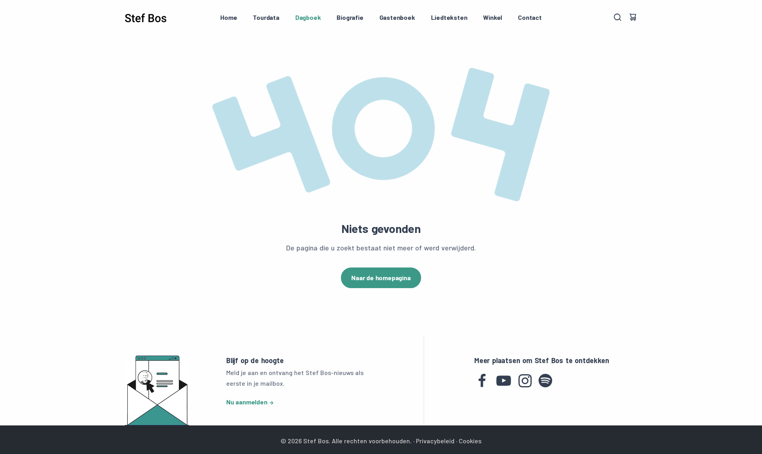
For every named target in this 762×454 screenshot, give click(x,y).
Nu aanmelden (246, 402)
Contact (530, 17)
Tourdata (266, 17)
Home (228, 17)
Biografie (350, 17)
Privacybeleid (435, 440)
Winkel (492, 17)
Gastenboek (397, 17)
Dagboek (308, 17)
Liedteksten (449, 17)
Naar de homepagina (380, 277)
